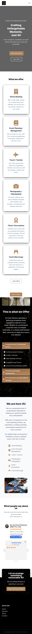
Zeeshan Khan (16, 543)
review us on (15, 537)
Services (4, 611)
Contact (4, 616)
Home (4, 609)
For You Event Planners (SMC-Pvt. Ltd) (18, 526)
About (4, 613)
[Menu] (29, 3)
